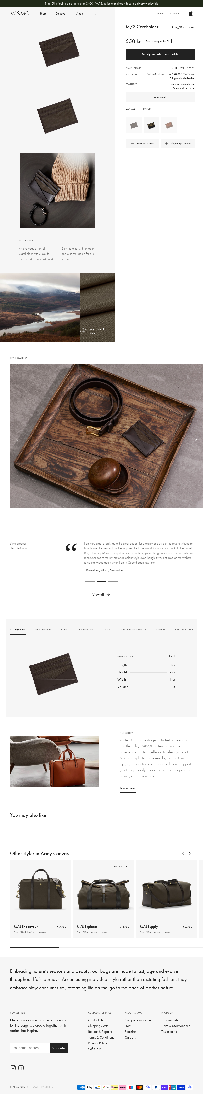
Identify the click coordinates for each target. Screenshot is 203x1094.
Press (128, 1025)
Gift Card (94, 1048)
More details (160, 97)
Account (174, 13)
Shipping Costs (98, 1025)
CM (189, 67)
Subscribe (59, 1048)
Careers (130, 1037)
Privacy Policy (97, 1043)
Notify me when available (160, 54)
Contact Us (95, 1020)
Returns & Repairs (100, 1031)
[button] (17, 439)
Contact (160, 13)
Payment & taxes (145, 143)
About (79, 13)
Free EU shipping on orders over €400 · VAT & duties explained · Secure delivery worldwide (101, 3)
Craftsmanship (170, 1020)
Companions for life (138, 1020)
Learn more (128, 788)
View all (98, 594)
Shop (42, 13)
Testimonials (169, 1031)
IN (193, 67)
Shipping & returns (181, 143)
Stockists (130, 1031)
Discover (61, 13)
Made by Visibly (43, 1087)
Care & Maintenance (175, 1025)
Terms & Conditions (101, 1037)
